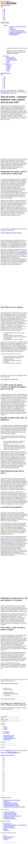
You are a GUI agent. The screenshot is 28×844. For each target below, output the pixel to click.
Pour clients (20, 90)
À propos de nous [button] (8, 64)
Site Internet (3, 721)
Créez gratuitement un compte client (9, 379)
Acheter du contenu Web (9, 827)
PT (4, 16)
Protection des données (9, 836)
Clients (8, 69)
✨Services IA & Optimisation (17, 30)
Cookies (5, 839)
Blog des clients (10, 57)
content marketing (23, 750)
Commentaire (4, 716)
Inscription (6, 830)
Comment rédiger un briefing (10, 802)
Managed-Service (8, 823)
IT (4, 14)
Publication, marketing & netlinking (18, 32)
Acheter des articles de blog (10, 813)
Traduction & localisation (15, 33)
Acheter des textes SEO (9, 811)
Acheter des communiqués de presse (12, 816)
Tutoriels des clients (11, 58)
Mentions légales (7, 838)
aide (2, 750)
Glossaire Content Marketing (7, 755)
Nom (2, 718)
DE (4, 9)
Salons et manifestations (10, 738)
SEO (6, 752)
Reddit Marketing (14, 34)
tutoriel (19, 752)
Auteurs (5, 829)
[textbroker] (9, 3)
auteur (8, 750)
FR (1, 6)
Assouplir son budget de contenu (11, 805)
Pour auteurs (6, 731)
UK (4, 10)
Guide (8, 61)
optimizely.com (23, 252)
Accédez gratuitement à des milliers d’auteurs (11, 232)
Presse (8, 70)
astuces (4, 750)
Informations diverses (9, 735)
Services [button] (6, 25)
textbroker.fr (10, 90)
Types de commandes (9, 826)
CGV (5, 835)
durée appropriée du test (7, 542)
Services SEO (13, 29)
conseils (11, 750)
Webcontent (7, 739)
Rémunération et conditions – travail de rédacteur (15, 825)
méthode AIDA (21, 347)
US (4, 20)
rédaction (3, 752)
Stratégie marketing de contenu (11, 804)
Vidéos (5, 729)
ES (4, 13)
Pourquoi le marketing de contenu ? (12, 800)
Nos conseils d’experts (12, 60)
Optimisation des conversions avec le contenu (14, 806)
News (8, 62)
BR (4, 18)
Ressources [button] (6, 56)
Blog (15, 90)
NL (4, 12)
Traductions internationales (10, 818)
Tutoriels (6, 727)
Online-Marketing (5, 91)
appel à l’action (6, 394)
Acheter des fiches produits (10, 814)
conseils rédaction (16, 750)
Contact (8, 65)
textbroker (12, 752)
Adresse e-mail (4, 719)
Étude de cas (7, 801)
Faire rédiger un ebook (9, 817)
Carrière (8, 68)
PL (4, 17)
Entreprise (9, 66)
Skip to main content (5, 1)
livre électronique (15, 245)
